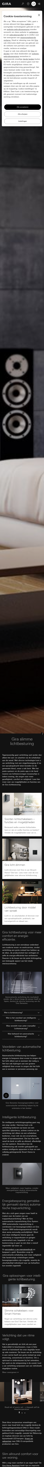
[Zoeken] (22, 3)
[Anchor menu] (42, 733)
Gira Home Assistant (11, 1465)
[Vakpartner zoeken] (28, 4)
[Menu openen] (39, 4)
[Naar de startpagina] (6, 4)
